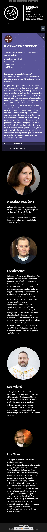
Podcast (23, 1)
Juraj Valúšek (9, 64)
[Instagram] (36, 1)
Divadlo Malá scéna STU (15, 148)
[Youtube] (33, 1)
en (11, 1)
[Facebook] (29, 1)
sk (15, 1)
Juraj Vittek (8, 67)
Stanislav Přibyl (10, 62)
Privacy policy (23, 526)
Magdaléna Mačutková (13, 59)
